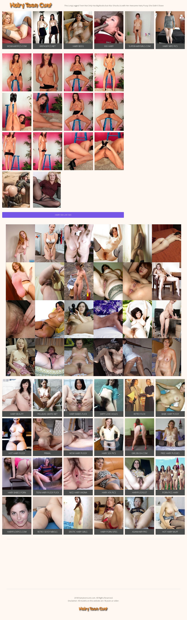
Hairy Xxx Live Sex (63, 215)
